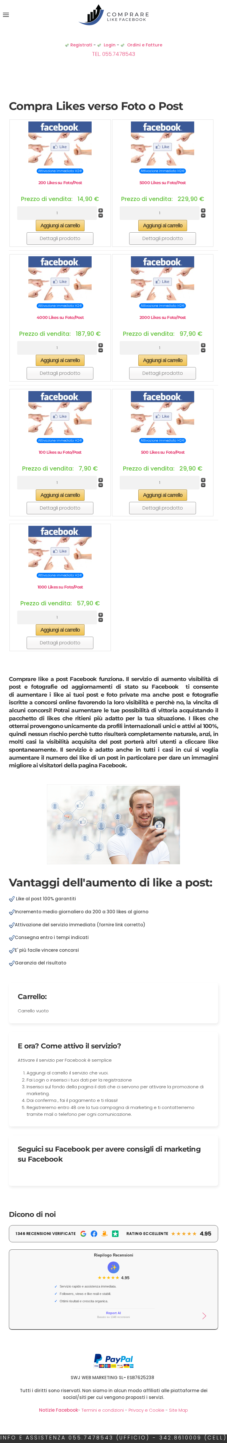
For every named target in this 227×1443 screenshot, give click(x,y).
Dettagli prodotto (60, 238)
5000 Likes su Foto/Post (163, 182)
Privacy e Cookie (145, 1410)
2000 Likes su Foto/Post (163, 317)
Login (110, 45)
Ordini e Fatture (144, 45)
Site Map (178, 1410)
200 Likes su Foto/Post (60, 182)
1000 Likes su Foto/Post (60, 587)
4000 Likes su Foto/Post (60, 317)
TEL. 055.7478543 (113, 54)
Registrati (81, 45)
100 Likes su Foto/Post (60, 452)
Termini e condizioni (103, 1410)
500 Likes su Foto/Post (163, 452)
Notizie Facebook (58, 1410)
